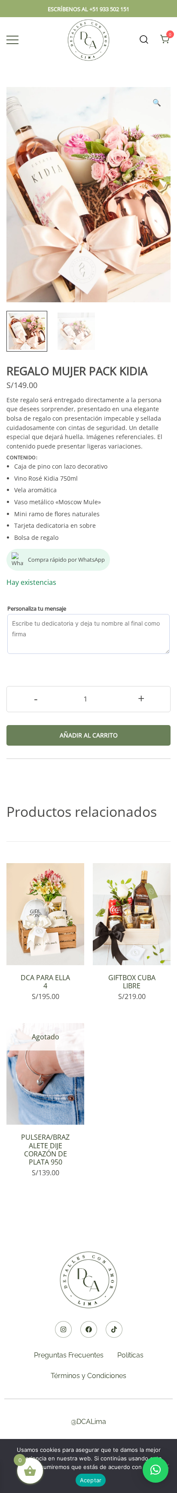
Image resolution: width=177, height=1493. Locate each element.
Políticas (130, 1355)
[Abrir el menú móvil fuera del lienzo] (12, 39)
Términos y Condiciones (88, 1376)
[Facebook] (88, 1329)
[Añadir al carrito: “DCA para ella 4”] (45, 950)
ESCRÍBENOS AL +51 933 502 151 (88, 9)
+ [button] (141, 698)
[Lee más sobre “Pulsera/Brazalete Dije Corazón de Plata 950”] (45, 1109)
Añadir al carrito (89, 735)
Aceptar (91, 1480)
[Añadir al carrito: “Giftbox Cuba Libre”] (131, 950)
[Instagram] (63, 1329)
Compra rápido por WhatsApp (66, 559)
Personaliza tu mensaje (36, 608)
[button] (157, 102)
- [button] (36, 698)
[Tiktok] (114, 1329)
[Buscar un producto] (144, 39)
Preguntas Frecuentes (69, 1355)
